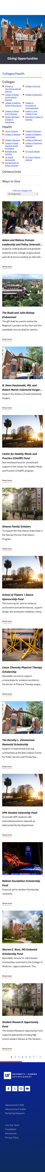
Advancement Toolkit (15, 1109)
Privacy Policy (12, 1137)
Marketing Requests (15, 1113)
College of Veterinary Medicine (33, 144)
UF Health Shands (32, 151)
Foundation (10, 1129)
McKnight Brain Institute (11, 152)
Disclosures (10, 1133)
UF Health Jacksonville (10, 158)
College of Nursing (12, 140)
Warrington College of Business (34, 118)
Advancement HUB (14, 1105)
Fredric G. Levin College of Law (31, 112)
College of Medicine (13, 134)
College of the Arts (32, 86)
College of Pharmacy (33, 140)
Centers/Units (11, 172)
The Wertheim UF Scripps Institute (12, 164)
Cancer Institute (11, 131)
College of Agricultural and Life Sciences (13, 89)
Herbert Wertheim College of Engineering (12, 119)
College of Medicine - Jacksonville (33, 135)
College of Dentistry (33, 131)
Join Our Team (12, 1125)
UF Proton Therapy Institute (33, 158)
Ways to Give (11, 181)
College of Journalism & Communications (31, 105)
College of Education (33, 95)
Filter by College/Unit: (22, 190)
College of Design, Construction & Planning (12, 97)
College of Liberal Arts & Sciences (12, 112)
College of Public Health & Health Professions (11, 146)
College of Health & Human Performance (13, 104)
